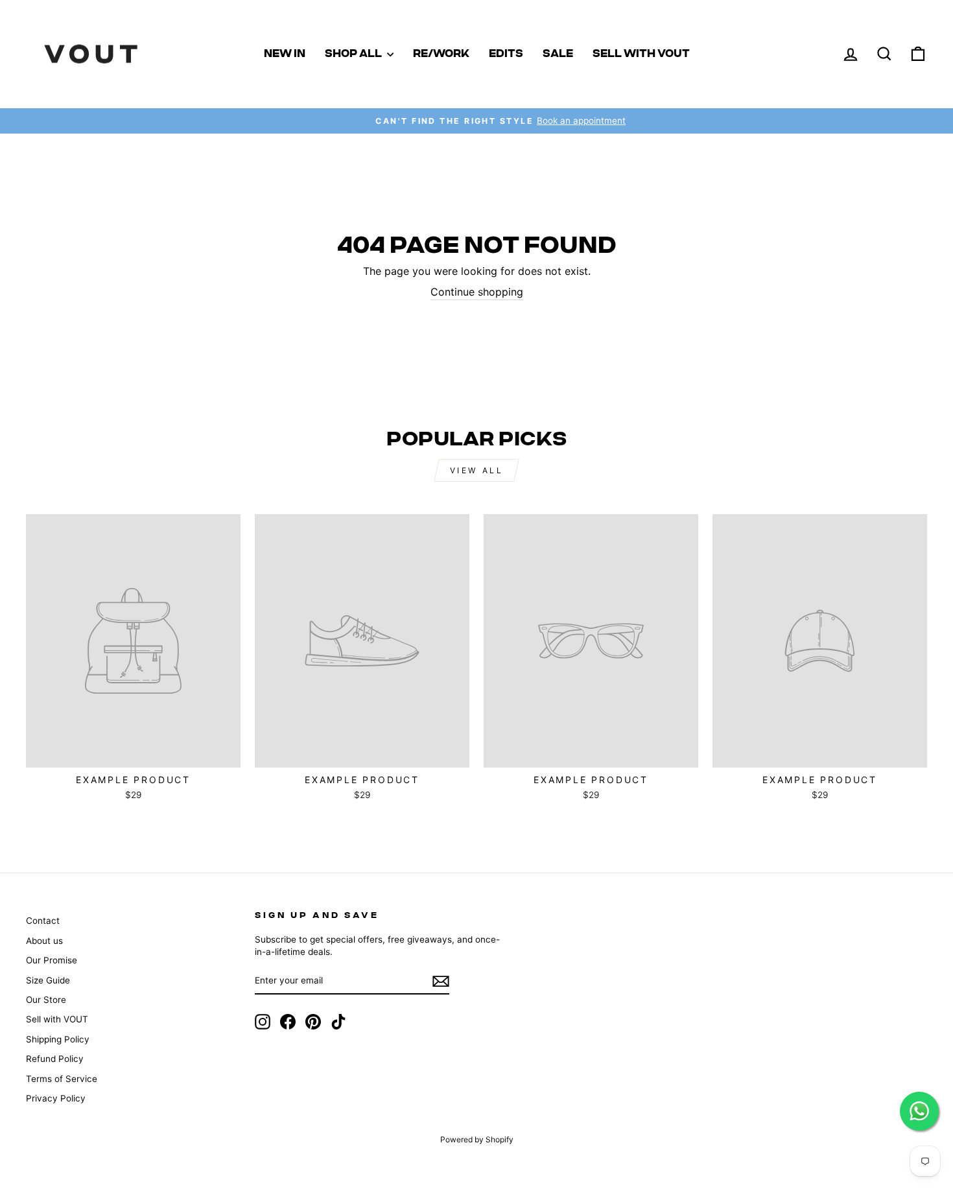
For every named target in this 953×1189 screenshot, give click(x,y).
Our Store (46, 1000)
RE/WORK (441, 54)
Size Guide (48, 980)
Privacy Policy (56, 1098)
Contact (43, 920)
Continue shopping (476, 291)
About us (44, 941)
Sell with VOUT (641, 54)
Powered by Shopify (476, 1139)
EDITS (506, 54)
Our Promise (51, 960)
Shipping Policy (57, 1039)
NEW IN (284, 54)
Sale (558, 54)
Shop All (354, 54)
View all (477, 470)
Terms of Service (61, 1079)
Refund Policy (55, 1059)
